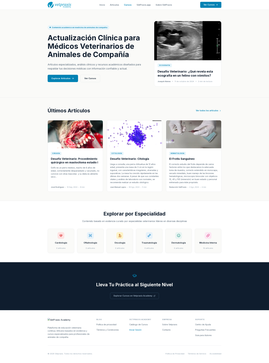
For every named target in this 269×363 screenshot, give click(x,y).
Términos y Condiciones (107, 330)
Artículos (114, 4)
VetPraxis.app (144, 4)
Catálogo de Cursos (138, 324)
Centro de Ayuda (203, 324)
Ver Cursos (209, 4)
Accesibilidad (215, 354)
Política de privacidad (106, 324)
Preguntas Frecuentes (205, 330)
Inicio (102, 4)
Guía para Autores (203, 335)
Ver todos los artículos (207, 110)
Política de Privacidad (174, 354)
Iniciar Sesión (135, 330)
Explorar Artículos (61, 78)
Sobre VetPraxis (164, 4)
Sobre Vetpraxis (169, 324)
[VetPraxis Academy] (59, 5)
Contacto (166, 330)
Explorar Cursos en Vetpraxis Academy (133, 296)
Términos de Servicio (197, 354)
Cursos (128, 4)
